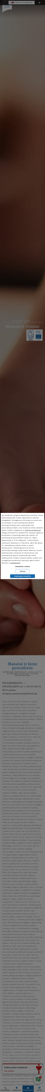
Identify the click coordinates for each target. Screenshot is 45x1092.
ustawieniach (15, 563)
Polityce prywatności (33, 530)
